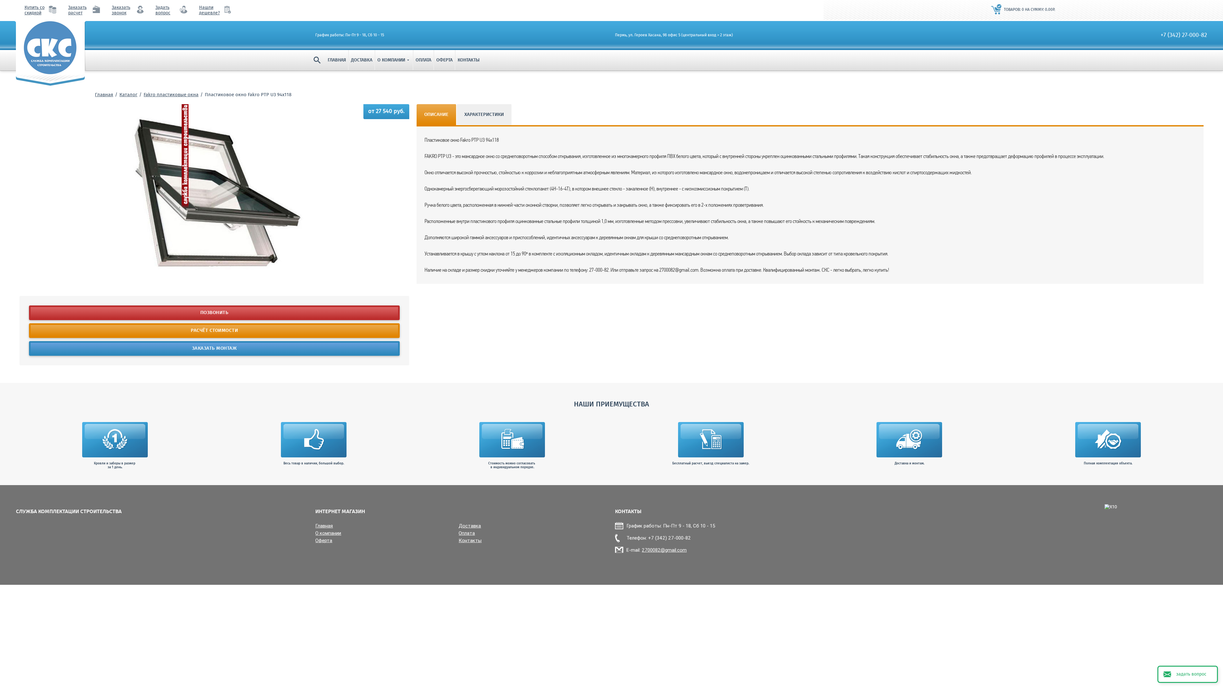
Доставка (361, 60)
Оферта (444, 60)
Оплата (423, 60)
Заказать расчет (77, 10)
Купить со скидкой (35, 10)
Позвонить (214, 313)
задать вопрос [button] (1191, 674)
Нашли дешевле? (209, 10)
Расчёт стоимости (214, 330)
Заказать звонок (121, 10)
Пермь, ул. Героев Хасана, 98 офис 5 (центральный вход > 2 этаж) (674, 35)
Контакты (469, 60)
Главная (337, 60)
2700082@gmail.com (664, 550)
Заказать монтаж (214, 348)
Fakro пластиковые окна (171, 95)
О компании (394, 60)
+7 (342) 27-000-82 (1184, 35)
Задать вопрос (162, 10)
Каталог (128, 95)
